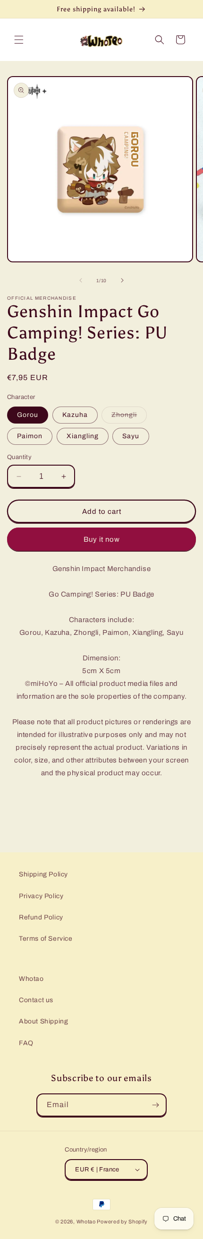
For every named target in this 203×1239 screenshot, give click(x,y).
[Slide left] (80, 280)
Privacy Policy (41, 896)
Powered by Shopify (122, 1221)
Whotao (31, 978)
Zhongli (129, 417)
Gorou (27, 414)
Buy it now (102, 539)
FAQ (26, 1043)
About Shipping (43, 1021)
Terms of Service (46, 938)
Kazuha (75, 414)
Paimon (29, 436)
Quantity (19, 457)
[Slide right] (122, 280)
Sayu (130, 436)
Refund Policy (41, 917)
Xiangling (83, 436)
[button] (18, 39)
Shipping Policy (43, 874)
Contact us (36, 1000)
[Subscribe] (155, 1105)
